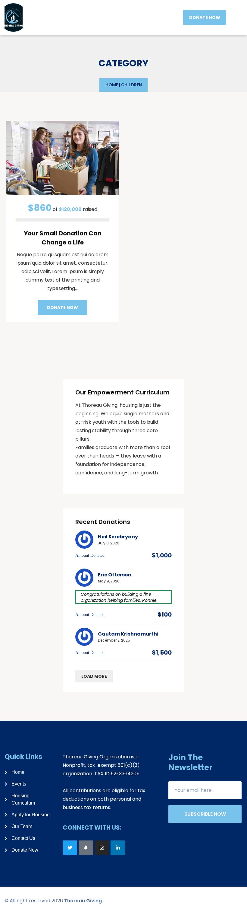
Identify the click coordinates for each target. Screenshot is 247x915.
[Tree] (86, 847)
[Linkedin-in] (118, 847)
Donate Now (204, 17)
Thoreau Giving (83, 900)
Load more (94, 676)
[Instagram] (102, 847)
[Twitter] (70, 847)
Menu (234, 17)
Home (111, 85)
